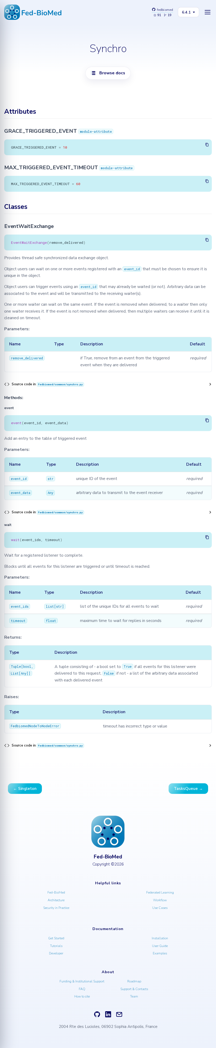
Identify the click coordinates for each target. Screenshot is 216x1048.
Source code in (47, 384)
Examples (160, 953)
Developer (56, 953)
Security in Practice (56, 907)
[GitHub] (97, 1014)
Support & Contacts (134, 989)
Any (50, 493)
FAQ (82, 989)
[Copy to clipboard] (207, 144)
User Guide (160, 946)
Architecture (56, 900)
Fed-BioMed (56, 892)
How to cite (82, 996)
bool (27, 667)
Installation (160, 938)
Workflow (160, 900)
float (51, 621)
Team (134, 996)
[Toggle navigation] (207, 12)
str (50, 479)
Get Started (56, 938)
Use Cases (160, 907)
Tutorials (56, 946)
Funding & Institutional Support (82, 981)
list (50, 606)
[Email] (119, 1014)
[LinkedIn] (108, 1014)
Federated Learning (160, 892)
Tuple (16, 667)
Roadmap (134, 981)
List (15, 673)
